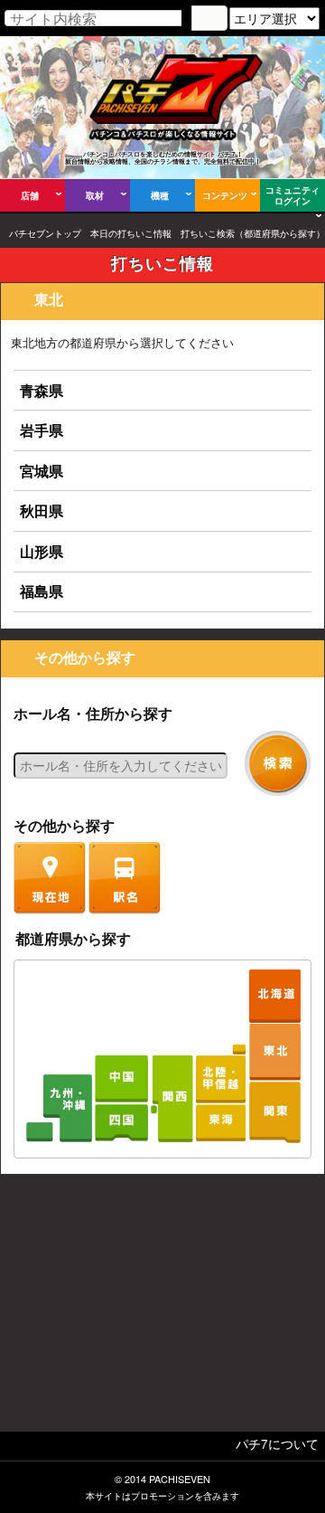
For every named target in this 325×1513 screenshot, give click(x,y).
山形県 (41, 551)
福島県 (41, 591)
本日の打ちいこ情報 (131, 233)
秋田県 (41, 510)
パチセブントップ (45, 233)
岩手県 (41, 430)
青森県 (41, 390)
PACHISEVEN (179, 1479)
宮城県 (41, 470)
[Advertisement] (162, 1308)
